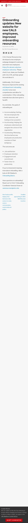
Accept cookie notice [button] (14, 520)
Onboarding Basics (8, 176)
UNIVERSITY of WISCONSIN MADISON (11, 1)
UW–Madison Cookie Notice (9, 516)
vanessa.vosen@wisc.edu (10, 188)
